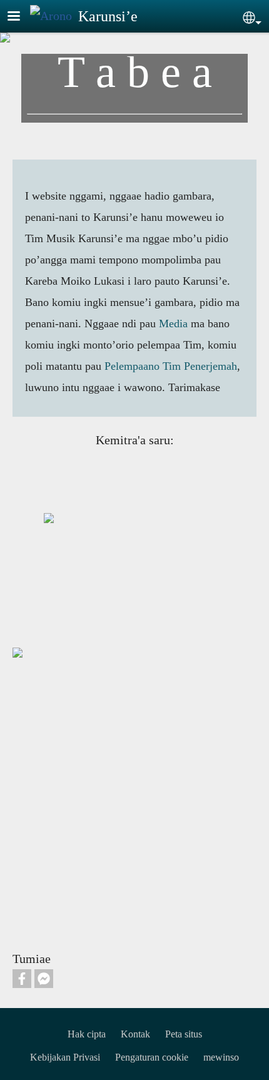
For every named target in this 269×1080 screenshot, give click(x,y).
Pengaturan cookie (151, 1057)
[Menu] (21, 17)
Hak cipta (87, 1034)
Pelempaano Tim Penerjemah (170, 366)
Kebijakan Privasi (65, 1057)
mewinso (221, 1057)
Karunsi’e (108, 16)
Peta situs (183, 1034)
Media (173, 323)
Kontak (135, 1034)
